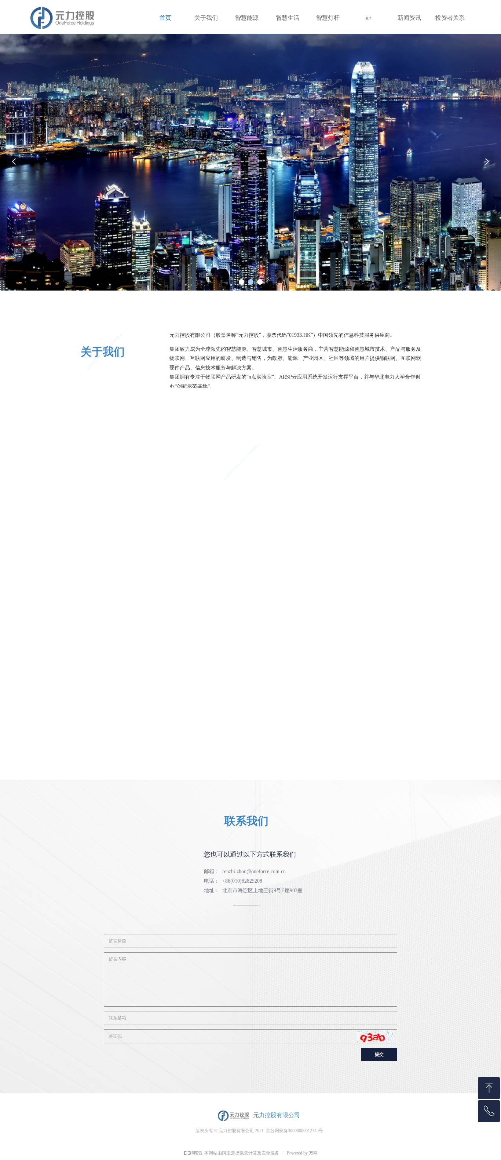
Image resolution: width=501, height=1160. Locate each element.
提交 (379, 1054)
